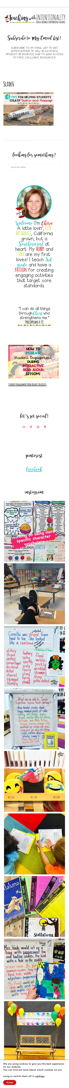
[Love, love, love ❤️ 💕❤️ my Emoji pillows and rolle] (34, 781)
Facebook (34, 469)
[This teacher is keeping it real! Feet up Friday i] (34, 593)
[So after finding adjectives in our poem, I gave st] (34, 718)
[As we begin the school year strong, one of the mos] (34, 906)
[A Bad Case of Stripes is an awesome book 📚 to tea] (34, 656)
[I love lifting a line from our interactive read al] (34, 969)
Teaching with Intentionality (35, 18)
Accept (10, 1082)
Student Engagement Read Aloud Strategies (27, 384)
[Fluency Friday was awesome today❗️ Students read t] (34, 843)
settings (39, 1076)
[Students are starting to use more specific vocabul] (34, 531)
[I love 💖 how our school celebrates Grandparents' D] (34, 1031)
